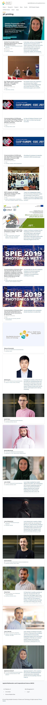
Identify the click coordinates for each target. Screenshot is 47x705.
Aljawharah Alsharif (9, 670)
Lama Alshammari (8, 521)
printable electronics (12, 199)
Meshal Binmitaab (8, 450)
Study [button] (4, 7)
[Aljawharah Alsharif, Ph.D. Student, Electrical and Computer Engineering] (23, 657)
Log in (28, 691)
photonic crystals (12, 126)
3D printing (7, 51)
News (21, 7)
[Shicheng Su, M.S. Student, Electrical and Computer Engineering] (23, 366)
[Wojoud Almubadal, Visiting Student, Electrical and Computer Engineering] (23, 334)
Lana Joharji (7, 482)
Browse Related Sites (10, 694)
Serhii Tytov (7, 419)
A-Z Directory (6, 689)
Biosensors (15, 673)
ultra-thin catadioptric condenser (15, 281)
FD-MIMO (7, 235)
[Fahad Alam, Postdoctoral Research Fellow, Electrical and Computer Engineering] (23, 578)
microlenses (11, 163)
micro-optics (12, 635)
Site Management (29, 689)
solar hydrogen (16, 236)
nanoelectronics (18, 199)
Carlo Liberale (7, 631)
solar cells (7, 382)
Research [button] (10, 7)
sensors (8, 200)
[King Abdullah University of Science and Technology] (10, 3)
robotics (17, 563)
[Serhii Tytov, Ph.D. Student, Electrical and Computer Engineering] (23, 405)
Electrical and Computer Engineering (17, 349)
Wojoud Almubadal (9, 348)
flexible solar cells (23, 453)
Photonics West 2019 (8, 280)
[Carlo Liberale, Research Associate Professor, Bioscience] (23, 617)
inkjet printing (7, 89)
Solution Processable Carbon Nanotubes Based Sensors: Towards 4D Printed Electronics (13, 43)
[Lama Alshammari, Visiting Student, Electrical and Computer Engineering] (23, 507)
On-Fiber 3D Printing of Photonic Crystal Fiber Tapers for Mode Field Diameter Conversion (33, 120)
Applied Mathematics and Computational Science (36, 3)
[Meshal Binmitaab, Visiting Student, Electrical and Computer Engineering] (23, 436)
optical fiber (19, 318)
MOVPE (10, 236)
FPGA (12, 453)
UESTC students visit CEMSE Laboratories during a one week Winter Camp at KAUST (12, 194)
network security (16, 453)
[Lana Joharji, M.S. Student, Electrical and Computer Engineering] (23, 468)
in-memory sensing (12, 382)
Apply (17, 9)
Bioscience (17, 632)
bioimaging (12, 200)
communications (12, 235)
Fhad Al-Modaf (7, 560)
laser (6, 200)
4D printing (11, 51)
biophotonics (17, 200)
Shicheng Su (7, 379)
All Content (8, 691)
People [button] (16, 7)
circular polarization (8, 319)
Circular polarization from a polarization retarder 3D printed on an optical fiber (32, 311)
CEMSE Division (6, 9)
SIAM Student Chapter (34, 7)
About (13, 9)
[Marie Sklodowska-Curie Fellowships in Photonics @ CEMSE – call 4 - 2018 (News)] (23, 216)
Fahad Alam (7, 592)
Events (25, 7)
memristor (11, 525)
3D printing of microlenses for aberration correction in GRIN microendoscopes (33, 156)
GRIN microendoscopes (18, 163)
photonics (7, 199)
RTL (10, 453)
